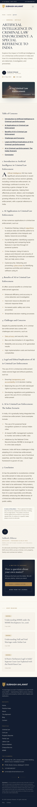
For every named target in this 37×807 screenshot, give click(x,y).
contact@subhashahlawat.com (14, 771)
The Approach (6, 714)
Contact (4, 720)
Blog (3, 717)
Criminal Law (6, 729)
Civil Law (5, 732)
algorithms (30, 228)
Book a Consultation (18, 584)
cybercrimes (18, 265)
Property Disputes (7, 735)
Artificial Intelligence (14, 173)
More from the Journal (18, 589)
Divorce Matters (7, 744)
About (4, 711)
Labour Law (5, 741)
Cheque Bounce (7, 747)
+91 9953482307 (30, 1)
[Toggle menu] (33, 6)
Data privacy (10, 336)
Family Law (5, 738)
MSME (4, 750)
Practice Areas (6, 708)
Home (3, 14)
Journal (9, 14)
